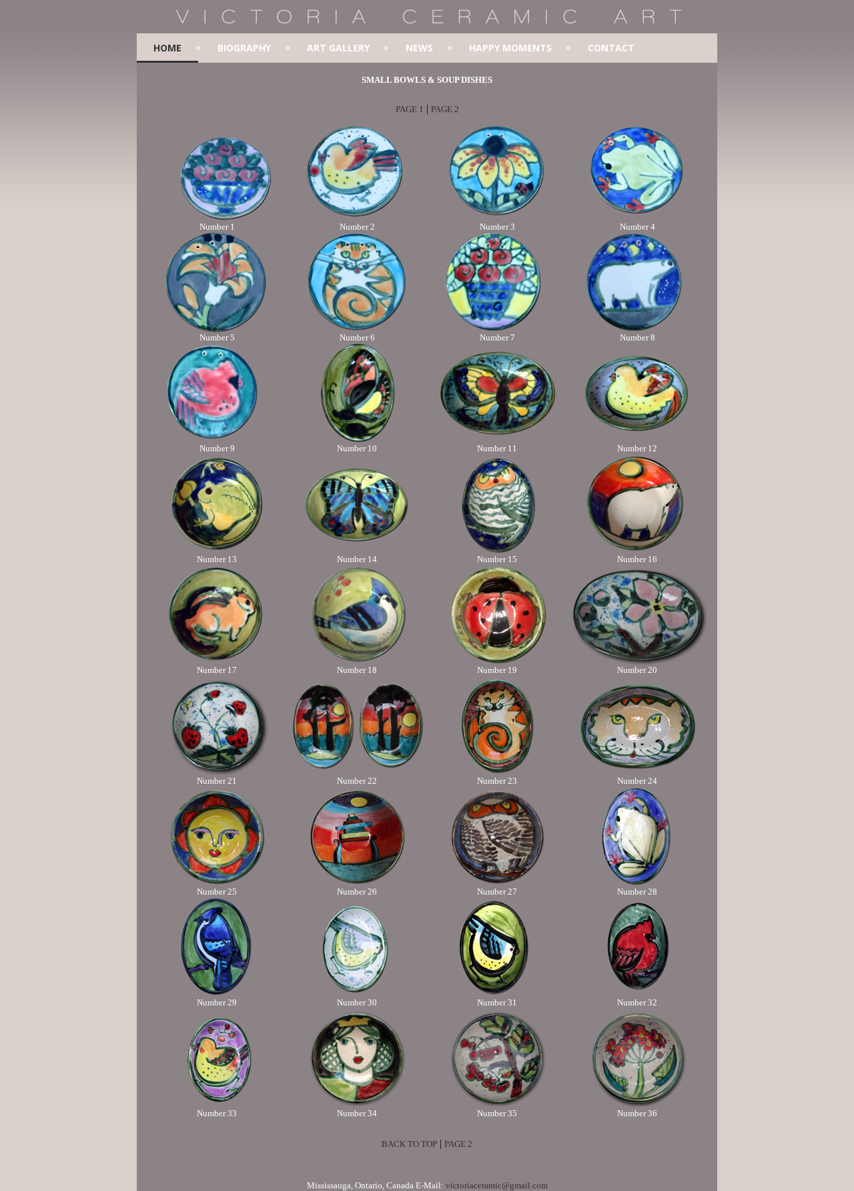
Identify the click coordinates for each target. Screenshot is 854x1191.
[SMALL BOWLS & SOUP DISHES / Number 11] (497, 440)
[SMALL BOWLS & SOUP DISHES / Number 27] (497, 884)
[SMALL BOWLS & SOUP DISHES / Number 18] (357, 662)
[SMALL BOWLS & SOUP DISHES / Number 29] (217, 994)
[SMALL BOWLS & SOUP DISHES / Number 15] (497, 551)
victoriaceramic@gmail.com (497, 1185)
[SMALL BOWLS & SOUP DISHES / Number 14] (357, 551)
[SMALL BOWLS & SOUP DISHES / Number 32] (637, 994)
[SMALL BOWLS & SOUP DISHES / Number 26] (357, 884)
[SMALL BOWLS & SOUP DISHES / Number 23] (497, 773)
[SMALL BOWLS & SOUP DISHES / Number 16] (637, 551)
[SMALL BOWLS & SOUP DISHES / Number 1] (217, 219)
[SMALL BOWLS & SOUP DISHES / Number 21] (217, 773)
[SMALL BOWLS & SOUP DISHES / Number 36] (637, 1105)
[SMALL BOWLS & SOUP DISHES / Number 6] (357, 329)
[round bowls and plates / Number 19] (497, 662)
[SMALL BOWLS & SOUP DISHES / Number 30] (357, 994)
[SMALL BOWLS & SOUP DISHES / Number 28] (637, 884)
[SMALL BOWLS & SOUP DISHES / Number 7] (497, 329)
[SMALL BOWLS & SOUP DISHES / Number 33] (217, 1105)
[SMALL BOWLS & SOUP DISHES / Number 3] (497, 219)
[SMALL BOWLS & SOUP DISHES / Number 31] (497, 994)
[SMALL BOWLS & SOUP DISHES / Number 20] (637, 662)
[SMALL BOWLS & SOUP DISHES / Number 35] (497, 1105)
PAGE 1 (410, 109)
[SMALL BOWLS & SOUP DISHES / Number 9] (217, 440)
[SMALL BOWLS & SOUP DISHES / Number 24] (637, 773)
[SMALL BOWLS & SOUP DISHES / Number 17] (217, 662)
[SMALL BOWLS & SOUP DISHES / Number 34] (357, 1105)
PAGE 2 (445, 109)
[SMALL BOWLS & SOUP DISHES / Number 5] (217, 329)
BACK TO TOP (409, 1144)
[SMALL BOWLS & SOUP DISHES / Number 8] (637, 329)
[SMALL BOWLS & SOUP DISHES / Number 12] (637, 440)
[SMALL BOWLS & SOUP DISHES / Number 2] (357, 219)
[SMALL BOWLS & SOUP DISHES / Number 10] (357, 440)
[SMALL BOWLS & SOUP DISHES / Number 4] (637, 219)
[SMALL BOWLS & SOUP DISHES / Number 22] (357, 773)
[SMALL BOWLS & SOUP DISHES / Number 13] (217, 551)
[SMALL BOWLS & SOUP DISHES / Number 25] (217, 884)
